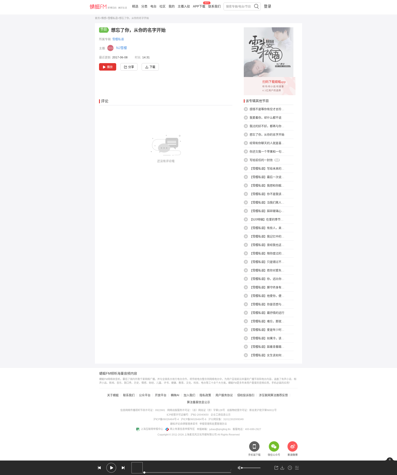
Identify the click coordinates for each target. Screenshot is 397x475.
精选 (135, 6)
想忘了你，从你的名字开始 (267, 134)
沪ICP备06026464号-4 (166, 419)
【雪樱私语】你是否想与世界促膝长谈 (274, 304)
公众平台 (145, 395)
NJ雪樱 (121, 48)
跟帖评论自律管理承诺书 (183, 423)
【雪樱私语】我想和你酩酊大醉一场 (273, 185)
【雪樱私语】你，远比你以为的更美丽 (274, 278)
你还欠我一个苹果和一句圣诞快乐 (271, 151)
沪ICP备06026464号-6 (193, 419)
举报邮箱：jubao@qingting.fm (214, 429)
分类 (144, 6)
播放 (110, 67)
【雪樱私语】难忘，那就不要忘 (270, 321)
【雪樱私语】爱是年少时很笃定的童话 (274, 329)
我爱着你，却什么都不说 (265, 117)
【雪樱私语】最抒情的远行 (267, 312)
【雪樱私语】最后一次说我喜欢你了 (273, 177)
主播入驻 (184, 6)
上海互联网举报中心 (152, 429)
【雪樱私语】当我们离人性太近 (270, 202)
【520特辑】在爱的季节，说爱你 (271, 219)
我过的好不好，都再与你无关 (268, 126)
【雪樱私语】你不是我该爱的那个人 (273, 194)
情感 (103, 18)
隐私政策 (205, 395)
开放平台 (160, 395)
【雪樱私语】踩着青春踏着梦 (268, 346)
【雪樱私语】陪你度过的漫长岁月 (271, 253)
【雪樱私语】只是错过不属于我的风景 (274, 261)
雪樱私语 (113, 18)
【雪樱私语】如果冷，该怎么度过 (271, 338)
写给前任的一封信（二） (265, 160)
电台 (153, 6)
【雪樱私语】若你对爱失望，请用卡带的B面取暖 (281, 270)
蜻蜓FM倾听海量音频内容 (118, 373)
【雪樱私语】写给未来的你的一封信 (273, 168)
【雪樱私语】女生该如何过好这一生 (273, 355)
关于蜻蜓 (113, 395)
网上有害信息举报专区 (182, 429)
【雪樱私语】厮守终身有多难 (268, 287)
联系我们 (214, 6)
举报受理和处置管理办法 (213, 423)
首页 (97, 18)
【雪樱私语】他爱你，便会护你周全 (273, 295)
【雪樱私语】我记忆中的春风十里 (271, 236)
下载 (152, 67)
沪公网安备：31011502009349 (226, 419)
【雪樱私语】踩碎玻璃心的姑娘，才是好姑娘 (278, 211)
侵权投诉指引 (246, 395)
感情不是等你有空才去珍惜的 (268, 109)
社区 (162, 6)
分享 (131, 67)
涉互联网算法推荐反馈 (273, 395)
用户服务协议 (224, 395)
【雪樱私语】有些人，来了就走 (270, 228)
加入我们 (189, 395)
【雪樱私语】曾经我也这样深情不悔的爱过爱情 (280, 245)
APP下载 (199, 6)
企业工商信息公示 (221, 414)
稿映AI (175, 395)
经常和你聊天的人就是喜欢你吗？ (271, 143)
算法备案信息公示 (198, 402)
